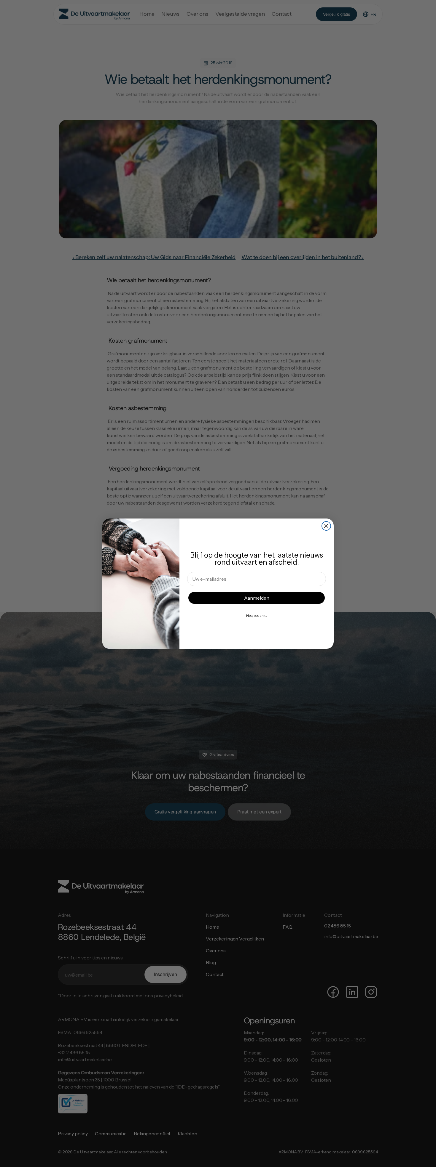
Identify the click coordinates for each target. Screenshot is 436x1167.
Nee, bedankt (256, 615)
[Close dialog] (326, 525)
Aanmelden (256, 598)
